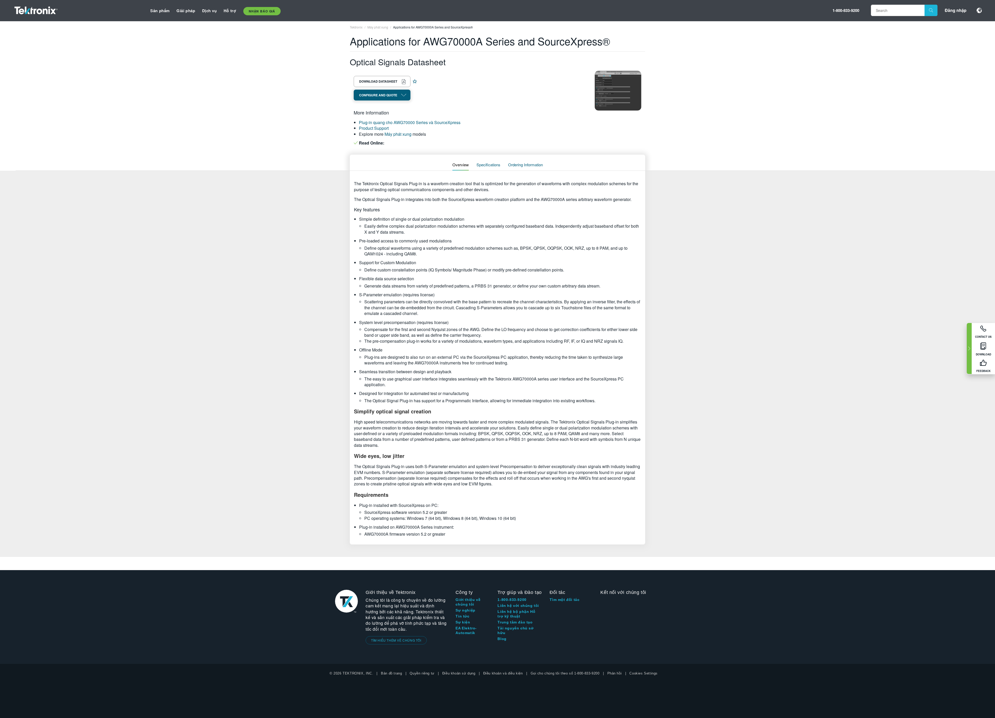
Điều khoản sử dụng (458, 673)
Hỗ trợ (230, 10)
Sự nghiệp (465, 610)
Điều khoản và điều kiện (503, 673)
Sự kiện (463, 622)
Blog (501, 639)
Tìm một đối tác (564, 600)
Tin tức (462, 616)
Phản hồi (614, 673)
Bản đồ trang (391, 673)
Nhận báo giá (262, 11)
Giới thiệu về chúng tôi (468, 602)
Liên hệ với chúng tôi (518, 606)
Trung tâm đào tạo (514, 622)
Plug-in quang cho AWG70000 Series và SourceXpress (409, 122)
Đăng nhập (955, 10)
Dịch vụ (209, 10)
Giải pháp (185, 10)
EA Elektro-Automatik (466, 630)
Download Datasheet (378, 81)
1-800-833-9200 (846, 10)
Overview (460, 164)
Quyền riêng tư (422, 673)
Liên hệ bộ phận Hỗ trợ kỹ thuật (516, 613)
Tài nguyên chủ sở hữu (515, 630)
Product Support (374, 128)
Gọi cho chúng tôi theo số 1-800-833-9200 (565, 673)
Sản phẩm (160, 10)
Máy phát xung (398, 134)
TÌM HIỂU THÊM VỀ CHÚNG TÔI (396, 640)
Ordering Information (525, 164)
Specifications (488, 164)
